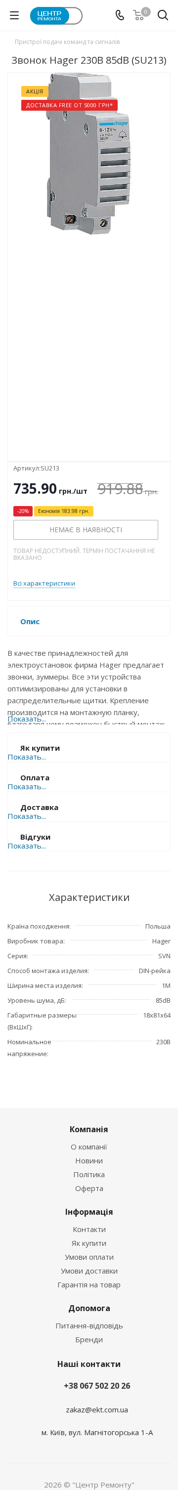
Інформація (89, 1211)
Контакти (89, 1229)
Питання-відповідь (89, 1325)
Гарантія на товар (89, 1284)
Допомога (89, 1308)
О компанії (89, 1146)
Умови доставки (89, 1271)
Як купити (89, 1243)
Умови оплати (89, 1257)
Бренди (89, 1339)
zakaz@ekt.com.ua (97, 1409)
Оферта (89, 1188)
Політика (89, 1174)
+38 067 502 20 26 (97, 1385)
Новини (89, 1160)
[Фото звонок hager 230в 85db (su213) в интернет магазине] (89, 259)
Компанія (89, 1129)
